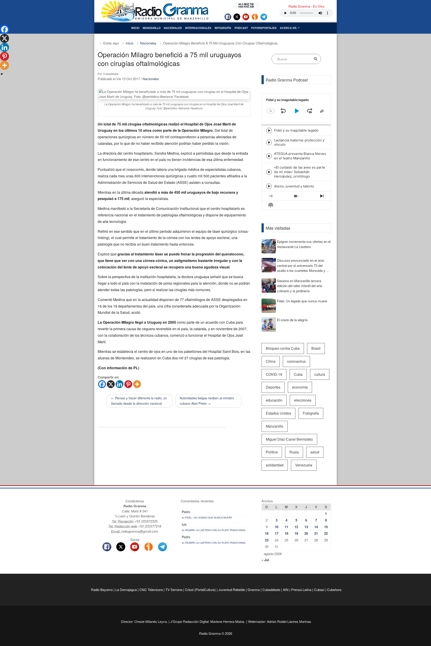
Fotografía (311, 413)
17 (276, 533)
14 (316, 526)
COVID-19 (274, 374)
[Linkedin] (119, 384)
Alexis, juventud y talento (294, 186)
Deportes (273, 387)
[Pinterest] (128, 384)
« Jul (265, 559)
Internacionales (198, 28)
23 (266, 540)
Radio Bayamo (102, 589)
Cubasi (319, 589)
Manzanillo (152, 28)
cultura (319, 374)
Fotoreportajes (264, 28)
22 (326, 533)
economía (300, 387)
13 (306, 526)
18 (286, 533)
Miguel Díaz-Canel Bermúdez (289, 439)
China (270, 361)
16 (266, 533)
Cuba (298, 374)
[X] (111, 384)
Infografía (223, 28)
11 (286, 526)
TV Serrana (173, 589)
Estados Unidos (278, 413)
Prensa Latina (301, 589)
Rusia (294, 452)
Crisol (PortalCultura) (200, 589)
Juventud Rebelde (231, 589)
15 (326, 526)
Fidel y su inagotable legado (296, 130)
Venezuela (303, 465)
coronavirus (296, 361)
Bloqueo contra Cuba (283, 348)
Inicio (135, 28)
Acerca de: (289, 28)
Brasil (316, 348)
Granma (254, 589)
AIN (285, 589)
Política (272, 452)
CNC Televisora (151, 589)
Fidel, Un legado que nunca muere (208, 517)
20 (306, 533)
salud (314, 452)
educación (274, 400)
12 (296, 526)
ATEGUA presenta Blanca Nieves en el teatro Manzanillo (300, 156)
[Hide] (2, 74)
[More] (137, 384)
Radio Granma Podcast (287, 80)
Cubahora (334, 589)
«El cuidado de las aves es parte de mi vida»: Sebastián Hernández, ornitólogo (299, 171)
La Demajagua (126, 589)
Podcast (241, 28)
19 (296, 533)
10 (276, 526)
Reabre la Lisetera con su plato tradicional (215, 530)
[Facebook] (102, 384)
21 (316, 533)
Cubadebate (271, 589)
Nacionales (173, 28)
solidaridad (275, 465)
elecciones (302, 400)
